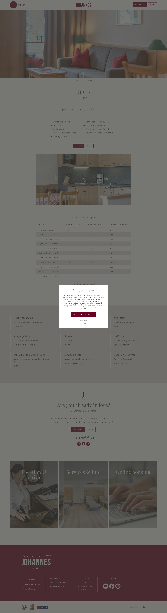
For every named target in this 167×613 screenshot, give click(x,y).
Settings (84, 323)
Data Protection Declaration (76, 307)
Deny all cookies (84, 320)
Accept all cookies (83, 315)
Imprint (83, 309)
